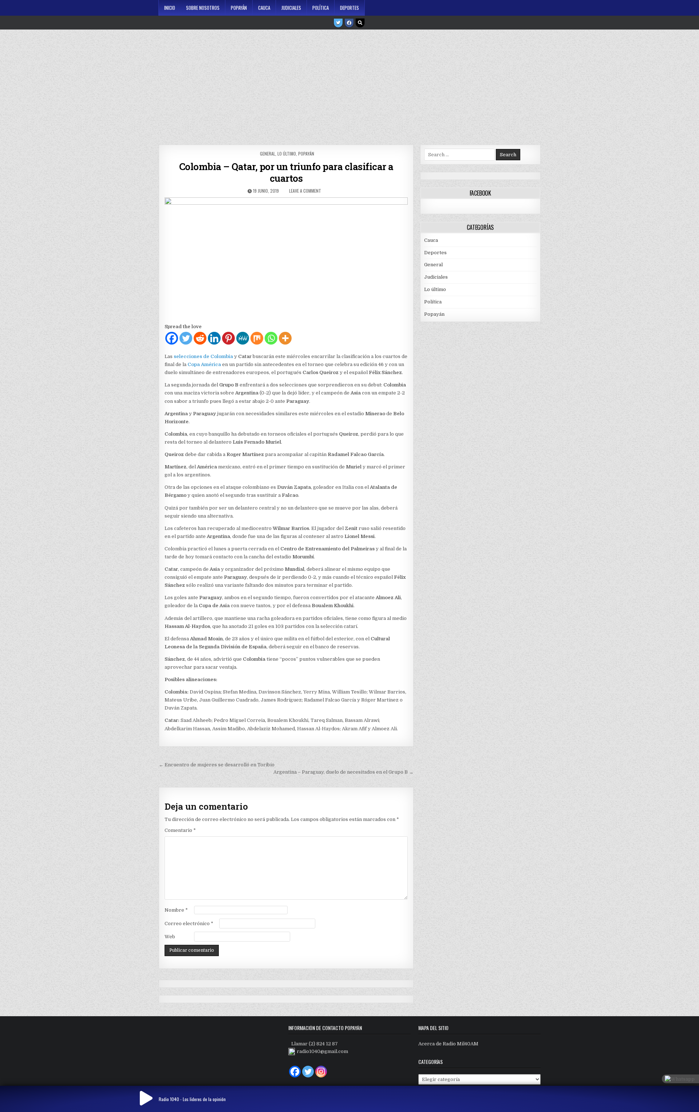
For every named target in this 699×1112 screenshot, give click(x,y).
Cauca (264, 7)
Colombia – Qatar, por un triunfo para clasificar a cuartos (286, 172)
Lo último (286, 153)
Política (320, 7)
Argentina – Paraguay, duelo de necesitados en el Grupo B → (343, 772)
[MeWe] (242, 338)
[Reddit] (200, 338)
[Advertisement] (349, 84)
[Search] (360, 23)
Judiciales (291, 7)
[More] (285, 338)
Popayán (239, 7)
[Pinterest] (228, 338)
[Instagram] (321, 1071)
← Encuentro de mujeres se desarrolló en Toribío (217, 764)
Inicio (169, 7)
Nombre (176, 910)
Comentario (180, 830)
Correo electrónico (189, 923)
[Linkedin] (214, 338)
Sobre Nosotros (203, 7)
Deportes (349, 7)
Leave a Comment (305, 191)
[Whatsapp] (271, 338)
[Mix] (256, 338)
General (267, 153)
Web (170, 936)
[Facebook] (349, 23)
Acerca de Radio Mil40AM (448, 1043)
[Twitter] (338, 23)
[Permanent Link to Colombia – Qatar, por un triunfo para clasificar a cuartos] (286, 258)
